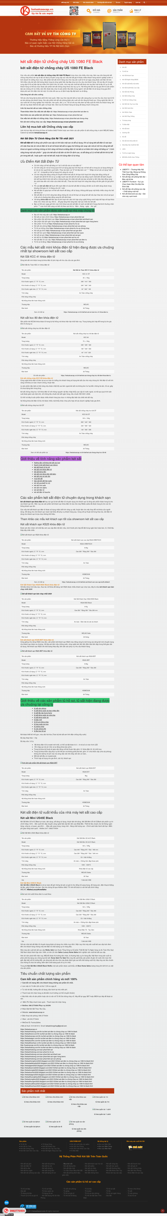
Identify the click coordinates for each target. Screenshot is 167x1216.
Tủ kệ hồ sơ (132, 1195)
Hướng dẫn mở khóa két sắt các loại (47, 463)
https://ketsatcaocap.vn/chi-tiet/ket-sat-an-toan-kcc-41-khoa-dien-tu (86, 312)
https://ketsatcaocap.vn (61, 214)
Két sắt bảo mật (69, 1168)
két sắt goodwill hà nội (42, 483)
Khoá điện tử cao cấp (135, 1173)
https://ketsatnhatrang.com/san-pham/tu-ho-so (37, 1052)
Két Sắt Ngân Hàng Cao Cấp (52, 1151)
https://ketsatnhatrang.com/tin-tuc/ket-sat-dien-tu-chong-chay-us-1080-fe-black (48, 1031)
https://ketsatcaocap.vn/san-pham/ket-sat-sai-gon (63, 235)
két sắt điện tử (39, 490)
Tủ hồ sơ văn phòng (92, 1193)
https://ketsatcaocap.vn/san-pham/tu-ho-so (64, 224)
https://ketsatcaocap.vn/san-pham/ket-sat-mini (65, 122)
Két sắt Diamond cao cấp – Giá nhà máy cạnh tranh (133, 194)
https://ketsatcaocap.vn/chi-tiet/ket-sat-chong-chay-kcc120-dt (86, 452)
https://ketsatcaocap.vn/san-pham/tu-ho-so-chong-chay (69, 228)
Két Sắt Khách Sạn (128, 75)
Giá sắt (23, 1191)
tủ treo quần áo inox (41, 724)
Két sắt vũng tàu (112, 1163)
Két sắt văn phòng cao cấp (30, 1173)
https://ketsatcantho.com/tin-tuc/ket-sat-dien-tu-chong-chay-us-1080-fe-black (48, 1040)
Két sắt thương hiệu (113, 1168)
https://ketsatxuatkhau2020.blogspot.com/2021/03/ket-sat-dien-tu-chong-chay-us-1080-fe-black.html (56, 1084)
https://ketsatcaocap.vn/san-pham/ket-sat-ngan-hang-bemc (77, 221)
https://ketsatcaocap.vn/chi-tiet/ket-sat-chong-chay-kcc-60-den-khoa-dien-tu (86, 375)
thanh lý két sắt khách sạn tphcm (46, 465)
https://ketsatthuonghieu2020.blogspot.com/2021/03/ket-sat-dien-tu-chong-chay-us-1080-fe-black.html (57, 1077)
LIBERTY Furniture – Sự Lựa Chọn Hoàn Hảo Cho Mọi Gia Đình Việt (133, 184)
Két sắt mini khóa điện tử (129, 141)
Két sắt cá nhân (90, 1168)
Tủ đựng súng (126, 120)
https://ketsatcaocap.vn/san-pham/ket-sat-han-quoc (65, 233)
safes (124, 149)
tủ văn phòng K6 (40, 729)
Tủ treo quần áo (48, 1191)
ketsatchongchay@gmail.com (56, 1026)
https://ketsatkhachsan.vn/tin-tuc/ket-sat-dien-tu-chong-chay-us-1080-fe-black (48, 1043)
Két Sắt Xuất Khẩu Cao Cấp (130, 88)
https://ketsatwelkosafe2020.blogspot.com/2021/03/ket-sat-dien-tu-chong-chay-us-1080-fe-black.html (56, 1063)
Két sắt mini (125, 128)
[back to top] (163, 1211)
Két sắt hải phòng (48, 1163)
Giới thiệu (76, 2)
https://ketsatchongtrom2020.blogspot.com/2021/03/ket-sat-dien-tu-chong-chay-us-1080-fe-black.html (57, 1061)
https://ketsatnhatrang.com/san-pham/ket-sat (36, 1049)
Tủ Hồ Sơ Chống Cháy (129, 100)
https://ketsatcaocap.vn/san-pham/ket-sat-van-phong (67, 226)
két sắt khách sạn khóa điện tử (32, 501)
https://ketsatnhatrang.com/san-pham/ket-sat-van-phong (40, 1059)
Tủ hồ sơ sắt (110, 1189)
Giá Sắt (109, 1195)
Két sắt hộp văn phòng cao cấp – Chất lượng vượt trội (133, 190)
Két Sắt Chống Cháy (128, 96)
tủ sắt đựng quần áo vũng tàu (44, 715)
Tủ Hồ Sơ (125, 71)
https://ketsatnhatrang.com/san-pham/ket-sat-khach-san (40, 1054)
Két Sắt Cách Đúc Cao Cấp (29, 1151)
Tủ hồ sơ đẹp (25, 1189)
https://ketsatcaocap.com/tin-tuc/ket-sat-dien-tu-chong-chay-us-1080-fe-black (48, 1036)
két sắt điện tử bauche (42, 492)
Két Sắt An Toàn (127, 112)
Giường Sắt (125, 132)
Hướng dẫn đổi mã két (104, 2)
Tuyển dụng (128, 2)
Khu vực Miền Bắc (105, 1144)
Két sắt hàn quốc (112, 1166)
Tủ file (108, 1191)
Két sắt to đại (25, 1168)
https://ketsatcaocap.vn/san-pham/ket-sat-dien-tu (70, 111)
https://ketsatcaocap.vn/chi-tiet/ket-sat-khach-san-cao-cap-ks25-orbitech (86, 582)
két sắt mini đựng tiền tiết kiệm (45, 474)
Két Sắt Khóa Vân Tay (114, 1170)
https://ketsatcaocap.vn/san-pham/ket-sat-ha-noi (61, 237)
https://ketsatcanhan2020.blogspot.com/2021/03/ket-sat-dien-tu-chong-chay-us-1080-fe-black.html (55, 1072)
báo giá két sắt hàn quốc (43, 481)
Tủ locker (88, 1191)
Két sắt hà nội (47, 1166)
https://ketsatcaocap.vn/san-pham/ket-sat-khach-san (74, 219)
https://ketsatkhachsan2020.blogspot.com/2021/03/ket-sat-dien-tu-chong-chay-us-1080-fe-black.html (56, 1086)
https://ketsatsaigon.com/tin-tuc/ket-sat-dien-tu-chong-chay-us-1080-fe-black (47, 1038)
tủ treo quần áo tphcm (32, 1126)
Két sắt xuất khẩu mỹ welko (130, 83)
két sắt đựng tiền (40, 472)
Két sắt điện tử (26, 1166)
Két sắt (124, 67)
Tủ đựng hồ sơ (47, 1193)
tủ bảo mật (38, 720)
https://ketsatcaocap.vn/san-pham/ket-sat (67, 115)
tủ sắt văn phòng (40, 708)
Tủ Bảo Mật (125, 124)
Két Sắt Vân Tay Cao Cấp (130, 104)
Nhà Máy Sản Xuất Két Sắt (130, 145)
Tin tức (118, 2)
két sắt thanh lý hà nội (42, 467)
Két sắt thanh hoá (134, 1163)
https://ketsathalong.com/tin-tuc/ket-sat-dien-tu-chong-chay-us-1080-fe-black (48, 1047)
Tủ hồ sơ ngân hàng (128, 153)
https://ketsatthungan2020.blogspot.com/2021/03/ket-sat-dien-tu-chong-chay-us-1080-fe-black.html (56, 1081)
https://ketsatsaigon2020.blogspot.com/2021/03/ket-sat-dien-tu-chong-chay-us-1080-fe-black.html (55, 1074)
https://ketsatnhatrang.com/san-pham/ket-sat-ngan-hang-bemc (43, 1056)
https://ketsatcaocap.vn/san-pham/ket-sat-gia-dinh (64, 230)
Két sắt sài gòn (26, 1163)
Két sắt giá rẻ (132, 1166)
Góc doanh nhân (88, 2)
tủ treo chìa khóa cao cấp (79, 1105)
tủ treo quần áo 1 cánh (102, 1114)
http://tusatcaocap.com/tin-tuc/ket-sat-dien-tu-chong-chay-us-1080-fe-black (47, 1045)
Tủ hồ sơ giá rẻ (69, 1193)
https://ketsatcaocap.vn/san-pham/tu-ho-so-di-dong (65, 242)
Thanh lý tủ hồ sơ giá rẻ (29, 1195)
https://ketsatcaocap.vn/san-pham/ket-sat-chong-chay (69, 118)
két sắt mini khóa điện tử (43, 469)
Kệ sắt (124, 137)
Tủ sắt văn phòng (70, 1189)
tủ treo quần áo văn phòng (79, 1130)
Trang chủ (66, 2)
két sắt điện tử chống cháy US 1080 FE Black (52, 75)
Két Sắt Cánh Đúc (127, 108)
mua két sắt (38, 478)
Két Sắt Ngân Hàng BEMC (130, 79)
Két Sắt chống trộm (92, 1173)
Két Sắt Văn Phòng (128, 92)
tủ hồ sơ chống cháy (41, 722)
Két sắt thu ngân (26, 1170)
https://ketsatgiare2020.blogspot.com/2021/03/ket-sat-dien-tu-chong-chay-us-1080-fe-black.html (55, 1065)
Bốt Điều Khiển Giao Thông (130, 157)
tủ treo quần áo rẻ (55, 1126)
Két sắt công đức (48, 1170)
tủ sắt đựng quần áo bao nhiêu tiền (46, 710)
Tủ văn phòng (133, 1193)
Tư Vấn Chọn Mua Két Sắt (73, 1170)
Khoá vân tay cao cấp (114, 1173)
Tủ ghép (66, 1191)
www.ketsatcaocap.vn (36, 1012)
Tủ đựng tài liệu (26, 1193)
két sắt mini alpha (40, 487)
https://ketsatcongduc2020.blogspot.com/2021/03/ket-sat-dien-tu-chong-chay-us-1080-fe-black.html (56, 1079)
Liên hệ (138, 2)
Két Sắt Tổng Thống (128, 116)
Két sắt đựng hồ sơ (49, 1173)
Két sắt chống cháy (134, 1168)
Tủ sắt (130, 1191)
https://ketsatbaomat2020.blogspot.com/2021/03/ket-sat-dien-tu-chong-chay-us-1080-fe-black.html (55, 1068)
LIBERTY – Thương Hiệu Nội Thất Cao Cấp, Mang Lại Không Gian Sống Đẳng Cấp (134, 171)
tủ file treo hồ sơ (40, 731)
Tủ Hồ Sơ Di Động (70, 1195)
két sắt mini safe (40, 485)
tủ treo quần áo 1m (102, 1102)
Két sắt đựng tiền (70, 1166)
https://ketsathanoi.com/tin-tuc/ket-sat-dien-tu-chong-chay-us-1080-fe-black (47, 1034)
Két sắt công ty (47, 1168)
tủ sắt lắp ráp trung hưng (43, 713)
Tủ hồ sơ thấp (47, 1189)
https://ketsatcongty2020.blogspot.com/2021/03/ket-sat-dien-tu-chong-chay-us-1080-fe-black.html (55, 1070)
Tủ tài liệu (88, 1189)
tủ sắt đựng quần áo (41, 717)
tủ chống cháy (39, 726)
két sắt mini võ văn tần (42, 476)
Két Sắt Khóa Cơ (91, 1170)
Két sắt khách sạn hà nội (94, 1163)
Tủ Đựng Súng (47, 1144)
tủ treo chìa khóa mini (32, 1102)
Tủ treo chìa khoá (134, 1189)
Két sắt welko (89, 1166)
